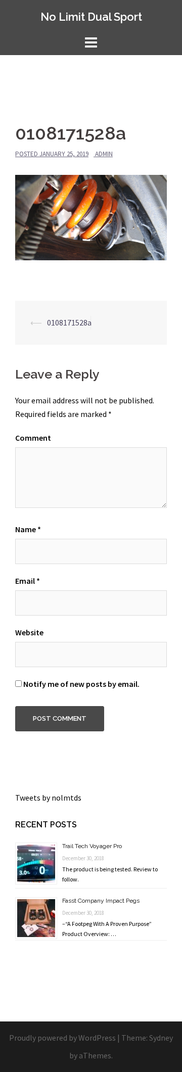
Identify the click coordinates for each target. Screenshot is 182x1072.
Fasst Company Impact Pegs (101, 900)
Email (27, 581)
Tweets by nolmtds (48, 798)
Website (29, 632)
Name (28, 529)
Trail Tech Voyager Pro (92, 846)
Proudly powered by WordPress (62, 1038)
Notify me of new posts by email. (81, 684)
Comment (33, 438)
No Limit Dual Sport (91, 16)
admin (104, 154)
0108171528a (69, 322)
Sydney (161, 1038)
